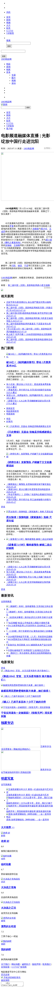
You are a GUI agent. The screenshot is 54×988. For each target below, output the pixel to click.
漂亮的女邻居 (8, 926)
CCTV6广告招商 (19, 967)
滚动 (14, 83)
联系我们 (46, 964)
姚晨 (20, 265)
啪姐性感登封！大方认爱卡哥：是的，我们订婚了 (29, 803)
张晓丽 (36, 229)
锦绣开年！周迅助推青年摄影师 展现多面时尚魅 (28, 811)
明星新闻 (10, 414)
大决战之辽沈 (8, 907)
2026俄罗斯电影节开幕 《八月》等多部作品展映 (30, 636)
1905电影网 (6, 59)
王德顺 (17, 245)
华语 (8, 419)
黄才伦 (44, 229)
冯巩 (14, 265)
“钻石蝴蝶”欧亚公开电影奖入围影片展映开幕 (29, 623)
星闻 (8, 67)
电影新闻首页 (12, 411)
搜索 (8, 40)
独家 (8, 69)
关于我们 (5, 964)
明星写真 (7, 778)
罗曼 (11, 226)
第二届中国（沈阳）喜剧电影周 (22, 285)
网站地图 (15, 964)
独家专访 (7, 722)
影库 (8, 28)
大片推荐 (8, 827)
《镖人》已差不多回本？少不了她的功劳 (23, 701)
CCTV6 (9, 31)
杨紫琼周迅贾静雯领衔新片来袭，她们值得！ (26, 690)
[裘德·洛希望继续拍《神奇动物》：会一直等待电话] (29, 817)
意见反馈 (5, 974)
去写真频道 (6, 784)
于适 (26, 265)
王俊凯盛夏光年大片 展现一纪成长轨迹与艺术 (27, 795)
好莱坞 (9, 421)
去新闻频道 (6, 601)
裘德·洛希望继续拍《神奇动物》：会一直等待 (27, 819)
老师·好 (5, 841)
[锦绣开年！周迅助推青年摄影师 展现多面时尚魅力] (29, 808)
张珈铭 (8, 245)
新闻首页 (10, 408)
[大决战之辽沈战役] (10, 902)
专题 (14, 75)
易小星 (49, 240)
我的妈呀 (6, 949)
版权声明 (36, 964)
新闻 (8, 20)
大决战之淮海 (8, 887)
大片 (8, 25)
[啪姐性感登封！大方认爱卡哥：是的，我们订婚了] (29, 800)
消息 (8, 12)
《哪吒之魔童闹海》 (12, 242)
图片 (14, 78)
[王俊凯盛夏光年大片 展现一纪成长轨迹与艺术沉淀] (29, 792)
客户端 (9, 128)
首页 (8, 17)
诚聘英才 (26, 964)
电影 (8, 64)
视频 (8, 22)
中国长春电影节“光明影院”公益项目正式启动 (29, 650)
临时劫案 (6, 864)
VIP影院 (10, 33)
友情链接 (5, 967)
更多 (8, 72)
